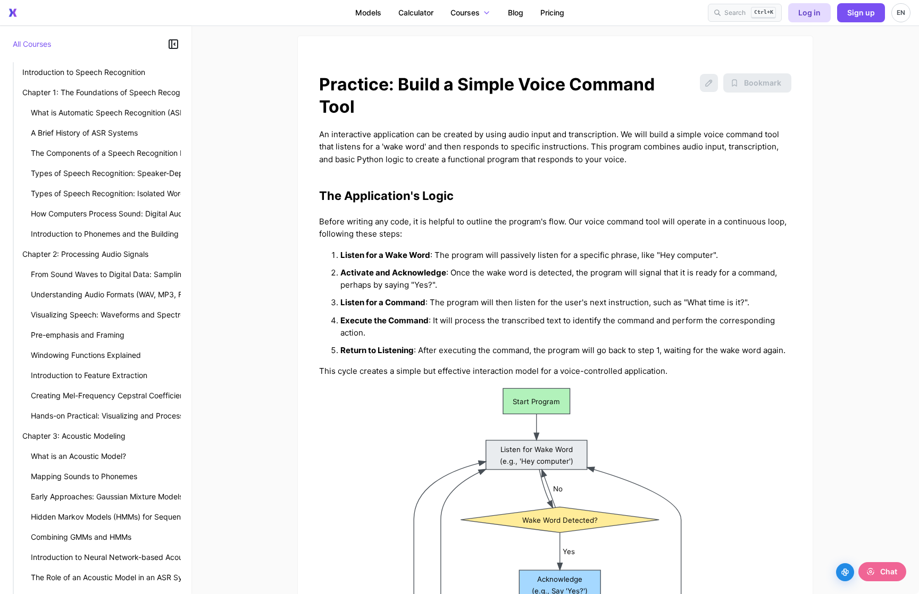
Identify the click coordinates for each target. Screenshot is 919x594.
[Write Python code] (845, 572)
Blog (515, 12)
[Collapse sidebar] (173, 44)
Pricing (552, 12)
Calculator (415, 12)
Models (368, 12)
